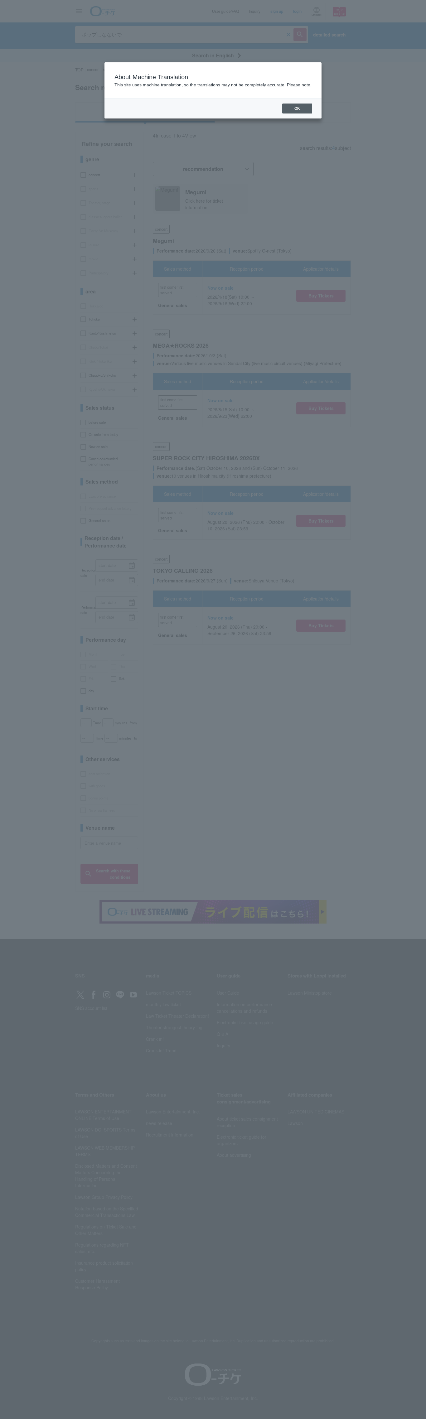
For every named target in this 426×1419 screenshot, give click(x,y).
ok (297, 108)
